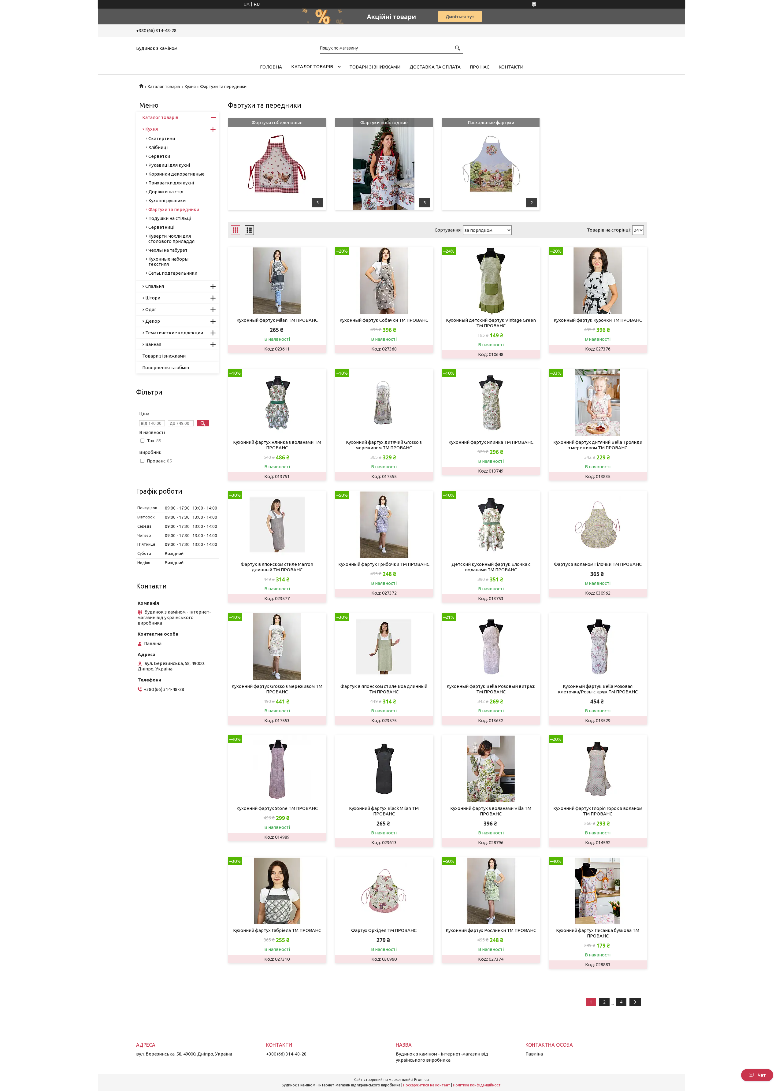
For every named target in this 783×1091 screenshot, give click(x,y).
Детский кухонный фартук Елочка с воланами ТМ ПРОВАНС (490, 567)
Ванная (153, 344)
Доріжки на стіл (165, 191)
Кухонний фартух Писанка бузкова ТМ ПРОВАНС (597, 933)
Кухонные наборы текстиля (168, 261)
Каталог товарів (312, 66)
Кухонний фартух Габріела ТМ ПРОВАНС (277, 930)
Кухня (190, 86)
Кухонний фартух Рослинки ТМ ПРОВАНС (491, 930)
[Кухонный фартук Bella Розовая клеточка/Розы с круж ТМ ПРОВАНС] (598, 647)
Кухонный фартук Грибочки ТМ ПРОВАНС (383, 564)
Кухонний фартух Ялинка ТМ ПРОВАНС (490, 442)
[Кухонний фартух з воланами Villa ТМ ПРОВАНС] (491, 769)
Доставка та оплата (435, 66)
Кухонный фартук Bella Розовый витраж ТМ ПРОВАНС (491, 689)
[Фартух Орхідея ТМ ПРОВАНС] (384, 891)
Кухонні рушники (167, 200)
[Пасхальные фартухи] (491, 164)
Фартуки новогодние (384, 122)
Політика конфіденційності (477, 1085)
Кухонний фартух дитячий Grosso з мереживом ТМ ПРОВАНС (384, 445)
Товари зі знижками (374, 66)
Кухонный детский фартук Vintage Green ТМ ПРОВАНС (491, 322)
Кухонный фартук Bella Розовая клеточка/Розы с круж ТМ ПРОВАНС (598, 689)
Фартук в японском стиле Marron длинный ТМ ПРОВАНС (277, 567)
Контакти (511, 66)
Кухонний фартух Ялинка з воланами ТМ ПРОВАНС (277, 445)
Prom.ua (421, 1080)
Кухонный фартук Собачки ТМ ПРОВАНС (384, 320)
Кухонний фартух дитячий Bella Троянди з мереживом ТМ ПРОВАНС (597, 445)
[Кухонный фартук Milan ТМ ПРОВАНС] (277, 280)
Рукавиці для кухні (169, 165)
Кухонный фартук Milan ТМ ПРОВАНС (277, 320)
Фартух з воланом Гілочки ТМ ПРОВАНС (598, 564)
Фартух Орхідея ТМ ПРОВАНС (384, 930)
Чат (762, 1075)
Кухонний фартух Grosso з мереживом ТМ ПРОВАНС (277, 689)
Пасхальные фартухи (491, 122)
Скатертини (161, 138)
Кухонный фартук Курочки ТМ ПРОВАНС (598, 320)
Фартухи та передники (173, 209)
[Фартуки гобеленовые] (277, 164)
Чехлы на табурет (167, 250)
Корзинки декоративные (176, 173)
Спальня (154, 286)
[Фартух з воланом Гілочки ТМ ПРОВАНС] (598, 524)
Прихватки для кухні (171, 182)
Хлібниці (158, 147)
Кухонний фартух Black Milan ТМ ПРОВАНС (384, 811)
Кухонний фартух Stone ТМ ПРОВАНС (277, 808)
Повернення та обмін (165, 367)
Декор (152, 321)
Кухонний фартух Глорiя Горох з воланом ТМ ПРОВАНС (597, 811)
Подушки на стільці (169, 218)
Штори (152, 297)
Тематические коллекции (174, 332)
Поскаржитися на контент (426, 1085)
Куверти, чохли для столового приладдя (171, 238)
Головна (271, 66)
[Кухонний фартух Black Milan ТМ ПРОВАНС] (384, 769)
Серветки (159, 156)
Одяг (150, 309)
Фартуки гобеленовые (277, 122)
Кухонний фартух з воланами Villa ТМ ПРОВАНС (490, 811)
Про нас (479, 66)
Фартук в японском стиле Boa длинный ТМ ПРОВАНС (383, 689)
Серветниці (161, 227)
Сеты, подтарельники (172, 273)
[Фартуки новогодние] (384, 164)
